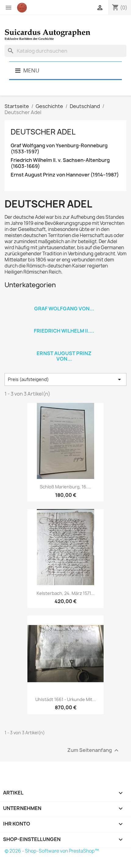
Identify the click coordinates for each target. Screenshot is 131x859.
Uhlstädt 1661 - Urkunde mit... (65, 699)
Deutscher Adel (43, 132)
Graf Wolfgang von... (64, 308)
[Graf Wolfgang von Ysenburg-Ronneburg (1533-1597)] (64, 301)
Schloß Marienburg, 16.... (65, 487)
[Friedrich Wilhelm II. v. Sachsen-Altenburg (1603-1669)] (64, 323)
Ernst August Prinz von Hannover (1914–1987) (65, 175)
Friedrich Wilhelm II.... (64, 330)
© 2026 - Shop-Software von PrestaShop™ (52, 851)
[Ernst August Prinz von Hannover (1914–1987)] (64, 345)
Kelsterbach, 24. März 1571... (65, 593)
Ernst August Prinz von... (64, 356)
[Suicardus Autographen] (65, 32)
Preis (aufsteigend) (65, 379)
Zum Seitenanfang (93, 750)
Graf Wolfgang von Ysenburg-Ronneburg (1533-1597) (59, 148)
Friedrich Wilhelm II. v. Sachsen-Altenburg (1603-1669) (60, 163)
